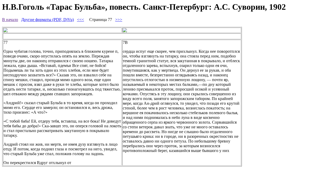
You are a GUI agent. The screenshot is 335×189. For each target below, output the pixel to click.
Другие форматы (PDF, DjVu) (47, 19)
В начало (10, 19)
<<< (80, 19)
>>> (118, 19)
